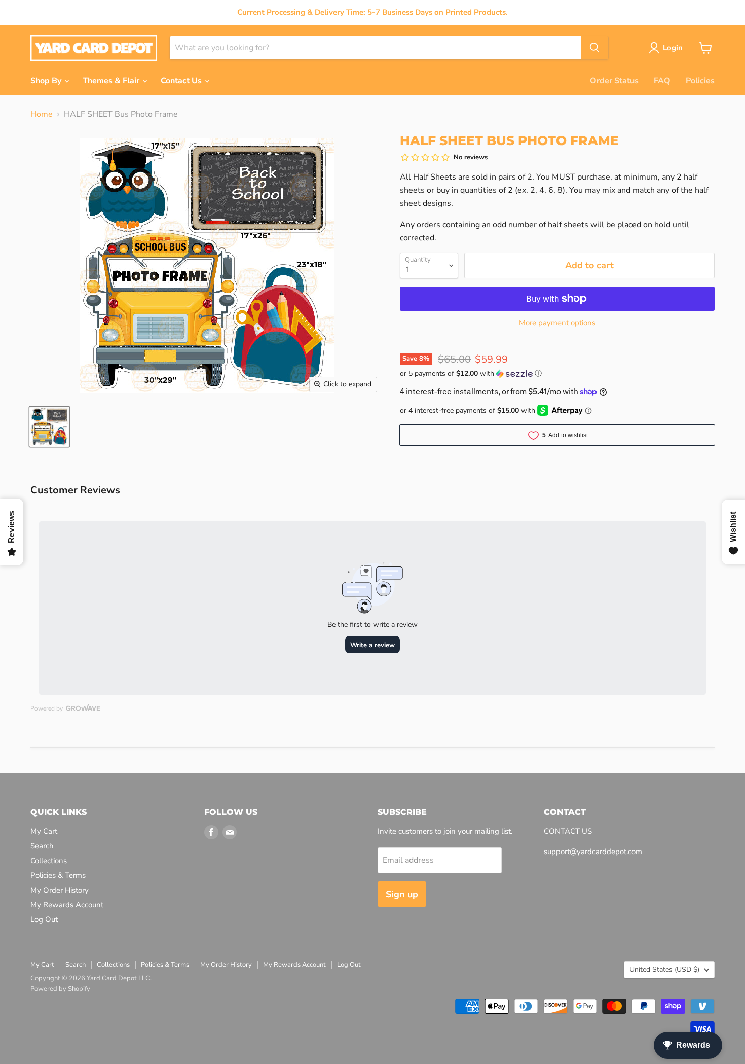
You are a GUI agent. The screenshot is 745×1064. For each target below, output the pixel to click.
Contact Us (182, 80)
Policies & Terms (58, 875)
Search (42, 846)
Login (673, 48)
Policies (700, 80)
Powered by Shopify (60, 989)
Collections (48, 861)
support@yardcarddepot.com (593, 851)
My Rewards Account (66, 905)
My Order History (59, 890)
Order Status (614, 80)
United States (664, 969)
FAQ (662, 80)
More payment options (557, 322)
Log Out (44, 919)
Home (41, 114)
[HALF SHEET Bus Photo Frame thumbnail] (49, 427)
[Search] (594, 47)
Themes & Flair (112, 80)
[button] (557, 373)
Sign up (402, 894)
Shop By (46, 80)
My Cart (43, 831)
